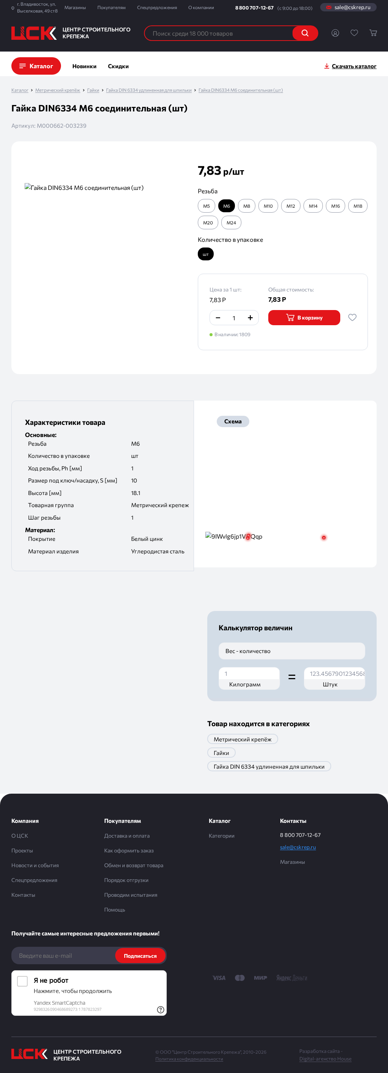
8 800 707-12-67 (254, 8)
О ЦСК (19, 835)
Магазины (75, 7)
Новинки (84, 66)
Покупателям (111, 7)
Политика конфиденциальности (189, 1058)
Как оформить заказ (129, 850)
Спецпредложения (157, 7)
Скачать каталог (354, 66)
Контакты (23, 894)
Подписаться (140, 955)
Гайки (93, 90)
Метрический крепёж (57, 90)
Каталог (19, 90)
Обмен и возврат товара (133, 865)
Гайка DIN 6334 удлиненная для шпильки (149, 90)
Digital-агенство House (325, 1059)
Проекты (22, 850)
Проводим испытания (130, 894)
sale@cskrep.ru (353, 7)
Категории (222, 835)
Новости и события (35, 865)
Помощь (114, 909)
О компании (201, 7)
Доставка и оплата (127, 835)
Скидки (118, 66)
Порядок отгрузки (126, 880)
